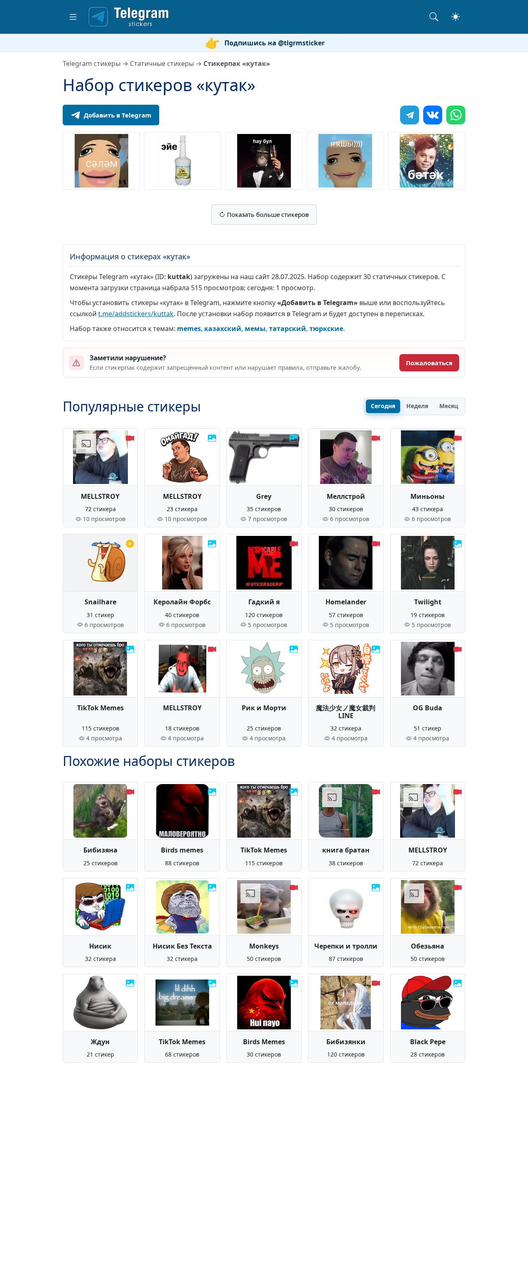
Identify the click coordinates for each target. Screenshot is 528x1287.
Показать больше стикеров (267, 214)
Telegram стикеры (91, 63)
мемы (255, 328)
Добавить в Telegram (117, 115)
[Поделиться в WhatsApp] (455, 115)
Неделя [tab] (417, 406)
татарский (287, 328)
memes (189, 328)
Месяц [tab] (448, 406)
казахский (222, 328)
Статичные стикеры (162, 63)
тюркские (326, 328)
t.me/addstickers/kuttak (136, 313)
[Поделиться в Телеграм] (409, 115)
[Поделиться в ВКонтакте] (432, 115)
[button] (73, 17)
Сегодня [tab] (383, 406)
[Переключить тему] (455, 16)
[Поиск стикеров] (433, 16)
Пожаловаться (429, 363)
